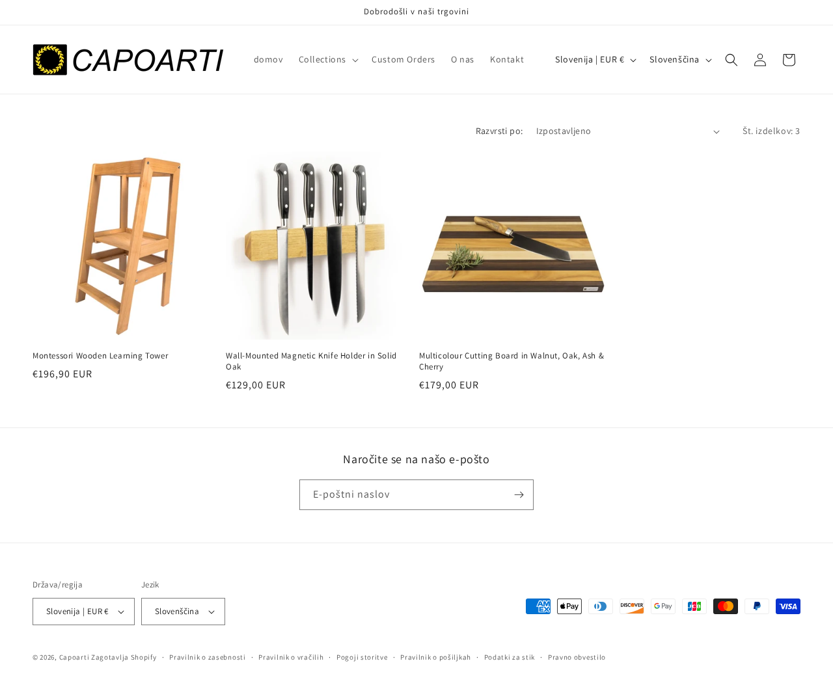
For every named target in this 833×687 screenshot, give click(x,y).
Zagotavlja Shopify (124, 657)
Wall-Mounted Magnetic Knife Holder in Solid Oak (311, 361)
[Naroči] (518, 494)
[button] (327, 59)
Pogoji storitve (362, 657)
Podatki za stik (510, 657)
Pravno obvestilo (577, 657)
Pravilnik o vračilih (290, 657)
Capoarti (74, 657)
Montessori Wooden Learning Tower (100, 356)
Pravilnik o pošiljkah (435, 657)
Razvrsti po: (499, 131)
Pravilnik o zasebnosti (207, 657)
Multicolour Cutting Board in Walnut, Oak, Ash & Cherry (511, 361)
